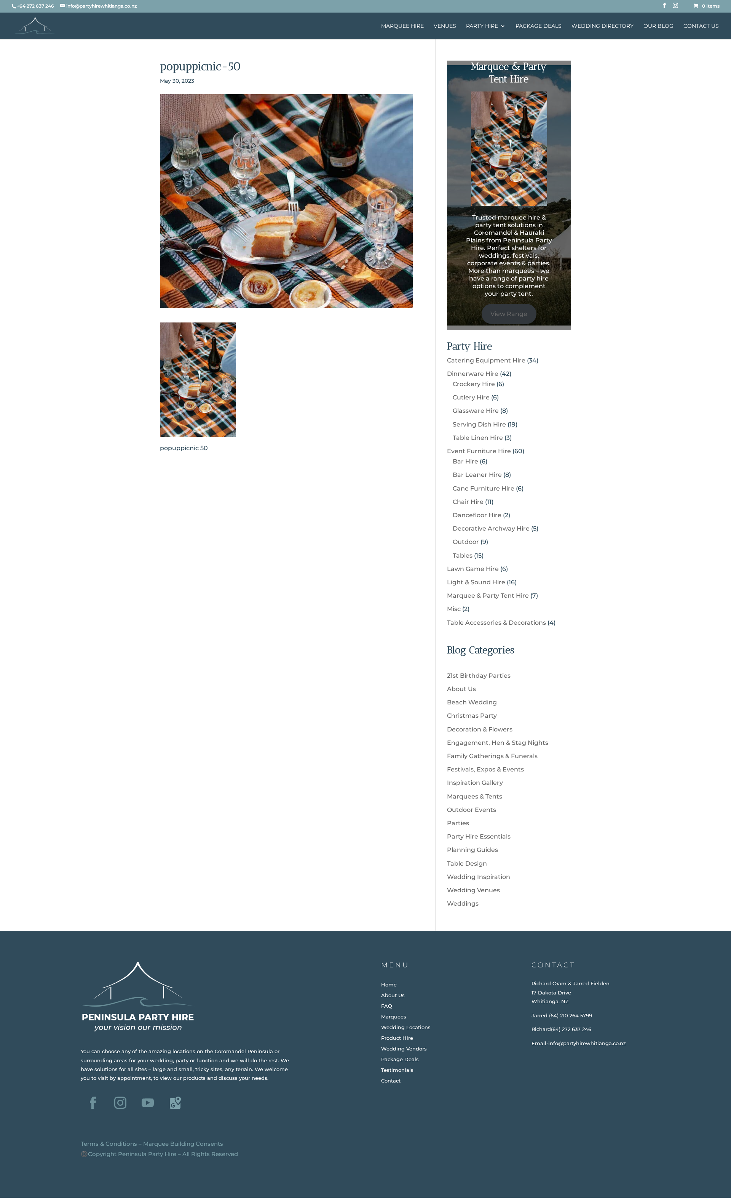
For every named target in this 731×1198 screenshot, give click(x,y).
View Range (508, 314)
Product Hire (397, 1038)
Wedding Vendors (404, 1049)
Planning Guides (472, 849)
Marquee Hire (402, 26)
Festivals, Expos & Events (485, 769)
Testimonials (397, 1070)
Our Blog (658, 26)
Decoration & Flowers (479, 729)
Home (389, 984)
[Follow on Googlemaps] (175, 1103)
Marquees (393, 1017)
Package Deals (539, 26)
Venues (445, 26)
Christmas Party (472, 715)
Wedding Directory (602, 26)
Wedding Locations (406, 1027)
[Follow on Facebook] (93, 1103)
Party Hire (482, 26)
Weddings (463, 903)
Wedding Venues (473, 890)
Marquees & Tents (474, 796)
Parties (458, 823)
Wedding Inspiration (478, 876)
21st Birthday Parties (479, 675)
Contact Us (701, 26)
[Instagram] (675, 8)
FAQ (386, 1006)
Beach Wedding (472, 702)
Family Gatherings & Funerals (492, 756)
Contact (391, 1081)
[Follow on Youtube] (148, 1103)
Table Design (467, 863)
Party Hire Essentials (479, 836)
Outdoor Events (471, 809)
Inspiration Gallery (475, 782)
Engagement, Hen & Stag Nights (497, 742)
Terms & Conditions (109, 1143)
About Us (461, 689)
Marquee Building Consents (183, 1143)
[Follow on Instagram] (120, 1103)
